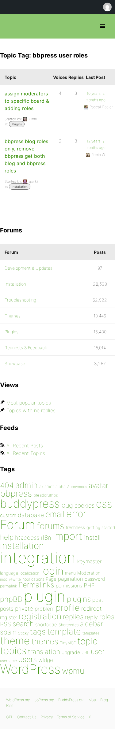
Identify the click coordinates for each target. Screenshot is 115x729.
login (52, 570)
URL (85, 652)
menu (70, 573)
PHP (89, 585)
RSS (5, 624)
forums (50, 525)
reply (91, 617)
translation (44, 652)
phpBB (11, 599)
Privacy (46, 717)
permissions (69, 586)
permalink (8, 586)
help (6, 537)
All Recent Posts (24, 445)
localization (29, 573)
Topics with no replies (31, 410)
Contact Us (26, 717)
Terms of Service (71, 717)
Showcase (15, 363)
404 (7, 485)
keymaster (89, 561)
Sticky (23, 633)
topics (13, 651)
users (27, 659)
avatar (98, 485)
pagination (70, 578)
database (31, 515)
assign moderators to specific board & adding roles (27, 101)
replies (73, 616)
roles (106, 617)
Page (51, 579)
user (97, 651)
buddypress (30, 503)
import (67, 536)
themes (44, 641)
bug (67, 505)
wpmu (73, 670)
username (8, 660)
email (55, 514)
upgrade (71, 652)
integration (38, 557)
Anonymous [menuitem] (107, 7)
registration (40, 616)
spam (8, 632)
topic (87, 641)
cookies (84, 505)
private (24, 608)
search (23, 624)
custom (8, 515)
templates (90, 633)
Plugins (17, 124)
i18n (46, 537)
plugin (44, 596)
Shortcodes (69, 625)
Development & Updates (28, 268)
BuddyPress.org (71, 700)
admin (26, 485)
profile (68, 608)
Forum (17, 524)
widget (46, 660)
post (97, 600)
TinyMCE (68, 643)
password (95, 579)
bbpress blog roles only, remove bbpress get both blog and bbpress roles (26, 156)
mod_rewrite (10, 579)
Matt (92, 700)
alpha (61, 486)
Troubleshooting (20, 299)
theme (15, 641)
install (92, 537)
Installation (20, 186)
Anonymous (77, 486)
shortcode (46, 624)
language (9, 572)
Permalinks (36, 584)
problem (44, 608)
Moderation (88, 572)
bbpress (16, 493)
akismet (46, 486)
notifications (33, 579)
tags (38, 631)
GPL (9, 717)
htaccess (27, 537)
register (8, 617)
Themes (13, 315)
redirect (91, 608)
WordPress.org (18, 700)
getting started (100, 527)
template (64, 632)
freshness (75, 527)
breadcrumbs (45, 495)
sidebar (91, 624)
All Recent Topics (25, 453)
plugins (79, 599)
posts (6, 608)
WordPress (30, 669)
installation (22, 545)
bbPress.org (10, 26)
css (104, 504)
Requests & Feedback (26, 347)
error (76, 514)
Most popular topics (28, 403)
